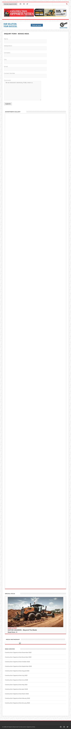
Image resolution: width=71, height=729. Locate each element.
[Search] (67, 4)
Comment (7, 80)
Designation (8, 46)
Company (7, 52)
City (5, 59)
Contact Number (9, 73)
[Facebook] (20, 4)
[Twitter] (27, 4)
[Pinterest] (24, 4)
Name (6, 39)
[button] (13, 632)
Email (6, 66)
